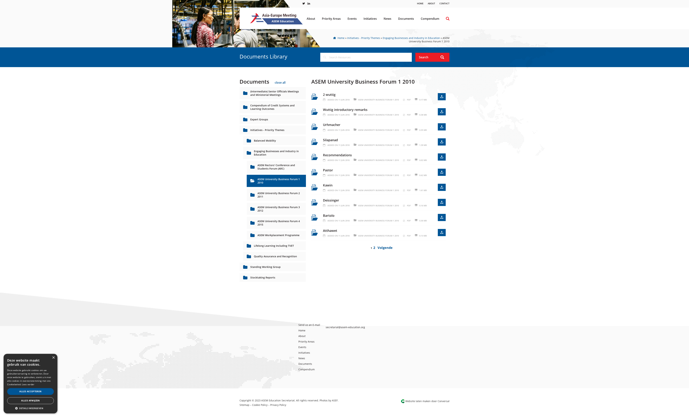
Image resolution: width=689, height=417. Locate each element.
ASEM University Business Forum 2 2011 (278, 194)
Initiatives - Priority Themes (363, 38)
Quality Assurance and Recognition (275, 256)
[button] (30, 408)
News (387, 19)
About (431, 3)
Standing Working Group (265, 267)
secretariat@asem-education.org (345, 327)
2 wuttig (329, 94)
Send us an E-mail (309, 325)
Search (423, 57)
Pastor (328, 170)
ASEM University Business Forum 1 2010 (278, 180)
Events (352, 19)
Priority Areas (331, 19)
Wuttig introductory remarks (345, 109)
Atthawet (330, 230)
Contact (444, 3)
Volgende (385, 247)
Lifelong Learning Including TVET (274, 245)
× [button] (53, 357)
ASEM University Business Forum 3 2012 (278, 208)
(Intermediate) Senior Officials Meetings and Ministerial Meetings (274, 93)
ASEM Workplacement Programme (278, 235)
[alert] (30, 383)
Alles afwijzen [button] (30, 400)
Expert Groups (259, 119)
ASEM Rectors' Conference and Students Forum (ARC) (276, 166)
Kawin (327, 185)
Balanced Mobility (265, 140)
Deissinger (331, 200)
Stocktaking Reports (262, 277)
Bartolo (328, 215)
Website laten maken (418, 401)
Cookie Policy (260, 405)
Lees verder (28, 384)
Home (420, 3)
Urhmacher (331, 125)
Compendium (430, 19)
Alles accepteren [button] (30, 391)
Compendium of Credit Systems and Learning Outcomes (272, 107)
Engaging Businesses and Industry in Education (411, 38)
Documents (406, 19)
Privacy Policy (278, 405)
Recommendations (337, 155)
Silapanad (330, 140)
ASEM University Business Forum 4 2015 (278, 222)
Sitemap (244, 405)
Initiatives (370, 19)
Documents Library (263, 56)
